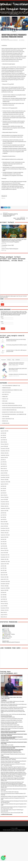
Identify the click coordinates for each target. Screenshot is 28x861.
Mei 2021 (3, 570)
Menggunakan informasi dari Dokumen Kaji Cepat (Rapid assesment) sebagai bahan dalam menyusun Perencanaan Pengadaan (14, 241)
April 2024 (3, 492)
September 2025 (4, 455)
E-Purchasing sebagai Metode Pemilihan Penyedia (16, 344)
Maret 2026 (3, 441)
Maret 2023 (3, 521)
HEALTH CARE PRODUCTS (7, 418)
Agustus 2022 (3, 537)
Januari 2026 (3, 446)
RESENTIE (4, 421)
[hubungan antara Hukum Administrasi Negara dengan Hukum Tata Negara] (4, 364)
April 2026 (3, 439)
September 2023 (4, 508)
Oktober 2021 (4, 559)
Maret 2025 (3, 468)
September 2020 (4, 588)
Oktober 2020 (4, 585)
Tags (13, 359)
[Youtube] (15, 828)
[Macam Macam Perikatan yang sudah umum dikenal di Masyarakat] (4, 370)
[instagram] (16, 828)
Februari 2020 (4, 603)
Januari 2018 (3, 614)
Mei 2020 (3, 596)
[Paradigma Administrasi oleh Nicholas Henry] (4, 376)
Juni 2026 (3, 435)
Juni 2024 (3, 488)
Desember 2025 (4, 448)
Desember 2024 (4, 475)
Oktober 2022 (4, 532)
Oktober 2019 (4, 610)
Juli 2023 (2, 512)
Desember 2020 (4, 581)
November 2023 (4, 503)
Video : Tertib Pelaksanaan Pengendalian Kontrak (19, 218)
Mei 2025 (3, 464)
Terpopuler (3, 359)
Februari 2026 (4, 444)
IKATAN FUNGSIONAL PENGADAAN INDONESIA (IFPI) (13, 407)
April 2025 (3, 466)
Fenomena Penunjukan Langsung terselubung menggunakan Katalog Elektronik (10, 214)
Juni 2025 (3, 461)
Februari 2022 (4, 550)
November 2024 (4, 477)
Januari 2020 (3, 605)
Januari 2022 (3, 552)
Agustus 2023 (3, 510)
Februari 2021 (4, 577)
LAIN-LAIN (4, 416)
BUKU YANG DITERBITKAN (7, 403)
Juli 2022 (2, 539)
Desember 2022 (4, 528)
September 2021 (4, 561)
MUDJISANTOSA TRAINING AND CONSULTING (12, 412)
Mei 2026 (3, 437)
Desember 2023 (4, 501)
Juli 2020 (2, 592)
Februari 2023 (4, 523)
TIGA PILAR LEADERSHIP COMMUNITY (10, 385)
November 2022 (4, 530)
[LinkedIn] (13, 828)
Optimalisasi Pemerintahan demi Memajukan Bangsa (14, 6)
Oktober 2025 (4, 453)
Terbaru (9, 359)
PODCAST (4, 398)
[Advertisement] (14, 846)
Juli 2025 (2, 459)
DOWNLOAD (4, 423)
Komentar (18, 359)
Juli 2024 (2, 486)
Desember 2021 (4, 554)
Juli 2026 (2, 433)
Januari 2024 (3, 499)
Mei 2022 (3, 543)
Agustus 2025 (3, 457)
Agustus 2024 (3, 484)
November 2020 (4, 583)
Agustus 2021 (3, 563)
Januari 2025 (3, 472)
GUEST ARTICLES (5, 392)
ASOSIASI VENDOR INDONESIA (8, 409)
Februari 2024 (4, 497)
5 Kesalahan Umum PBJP (8, 245)
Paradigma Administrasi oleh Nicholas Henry (18, 374)
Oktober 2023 (4, 506)
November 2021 (4, 557)
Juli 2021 (2, 565)
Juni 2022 (3, 541)
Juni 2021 (3, 568)
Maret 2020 (3, 601)
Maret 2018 (3, 612)
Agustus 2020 (3, 590)
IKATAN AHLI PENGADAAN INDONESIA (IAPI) (11, 405)
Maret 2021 (3, 574)
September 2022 (4, 534)
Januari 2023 (3, 526)
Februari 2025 (4, 470)
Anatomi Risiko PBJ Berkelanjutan (10, 248)
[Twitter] (12, 828)
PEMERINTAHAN (5, 387)
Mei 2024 (3, 490)
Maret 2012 (3, 616)
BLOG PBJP (4, 394)
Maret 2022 (3, 548)
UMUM (3, 396)
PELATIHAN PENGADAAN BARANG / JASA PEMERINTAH (13, 414)
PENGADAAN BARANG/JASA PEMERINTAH (10, 40)
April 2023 (3, 519)
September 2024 (4, 481)
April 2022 (3, 546)
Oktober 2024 (4, 479)
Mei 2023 (3, 517)
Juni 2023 (3, 515)
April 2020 (3, 599)
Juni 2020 (3, 594)
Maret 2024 (3, 495)
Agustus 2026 (3, 430)
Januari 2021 (3, 579)
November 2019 (4, 608)
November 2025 (4, 450)
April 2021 (3, 572)
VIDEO (3, 401)
